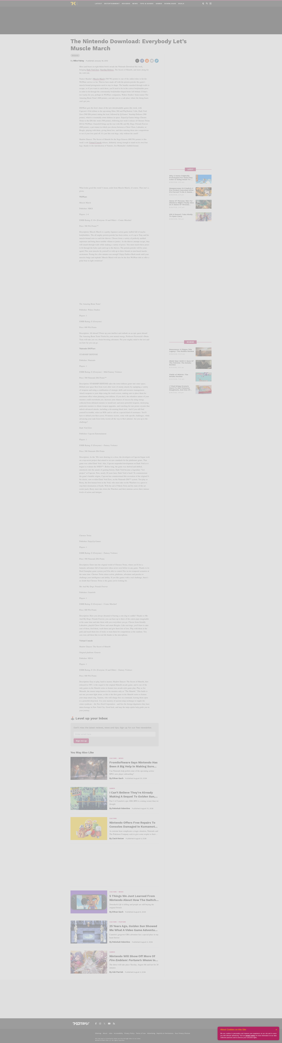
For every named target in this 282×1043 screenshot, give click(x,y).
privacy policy (250, 1035)
